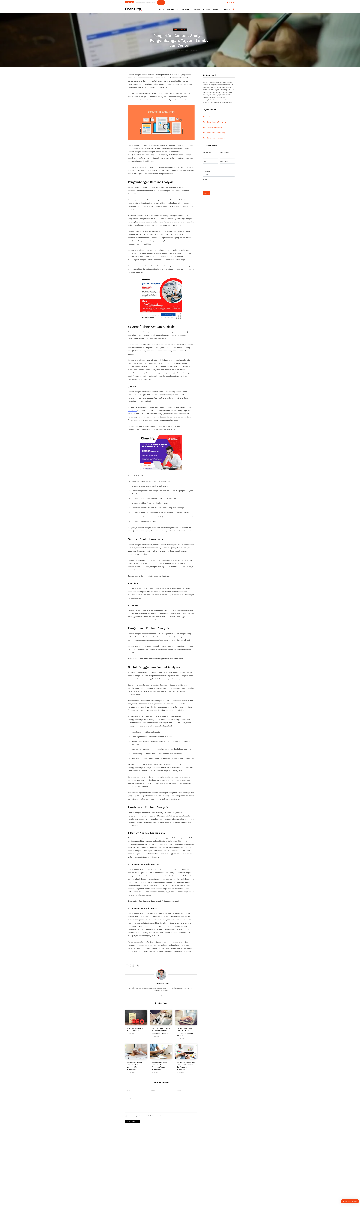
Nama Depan (207, 152)
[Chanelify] (133, 9)
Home (161, 9)
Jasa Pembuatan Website (212, 127)
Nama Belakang (224, 152)
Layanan (185, 9)
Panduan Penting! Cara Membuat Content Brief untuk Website (161, 1030)
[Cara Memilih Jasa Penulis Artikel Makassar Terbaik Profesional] (161, 1051)
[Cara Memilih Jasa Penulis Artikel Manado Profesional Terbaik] (186, 1017)
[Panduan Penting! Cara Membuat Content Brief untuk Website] (161, 1017)
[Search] (234, 9)
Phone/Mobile (224, 161)
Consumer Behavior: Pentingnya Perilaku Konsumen (161, 659)
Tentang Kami (173, 9)
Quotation (161, 2)
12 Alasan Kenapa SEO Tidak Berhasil (146, 2)
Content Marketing (180, 29)
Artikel (206, 9)
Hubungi (226, 9)
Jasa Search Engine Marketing (214, 122)
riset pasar (132, 411)
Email (204, 161)
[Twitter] (116, 85)
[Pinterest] (116, 90)
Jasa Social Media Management (215, 138)
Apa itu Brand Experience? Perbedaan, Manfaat (158, 901)
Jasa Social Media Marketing (214, 133)
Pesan (205, 179)
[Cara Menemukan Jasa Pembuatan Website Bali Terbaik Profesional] (186, 1051)
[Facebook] (116, 80)
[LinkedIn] (133, 965)
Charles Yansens (169, 51)
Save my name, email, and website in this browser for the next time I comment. (151, 1116)
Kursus (197, 9)
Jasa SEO (206, 117)
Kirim (206, 193)
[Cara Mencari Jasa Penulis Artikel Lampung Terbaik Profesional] (136, 1051)
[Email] (116, 95)
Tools (215, 9)
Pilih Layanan (207, 171)
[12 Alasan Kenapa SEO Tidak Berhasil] (136, 1017)
